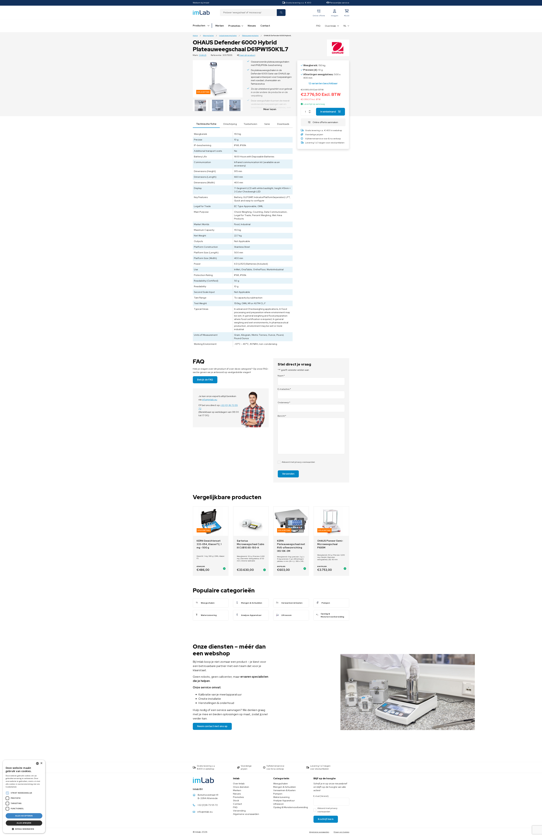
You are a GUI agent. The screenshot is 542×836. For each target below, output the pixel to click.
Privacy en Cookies (341, 832)
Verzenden (288, 473)
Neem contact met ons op (212, 726)
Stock (236, 800)
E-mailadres (284, 389)
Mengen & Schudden (284, 786)
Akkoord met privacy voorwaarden (298, 462)
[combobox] (248, 12)
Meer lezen (269, 109)
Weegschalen (208, 36)
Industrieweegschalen (228, 36)
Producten (199, 25)
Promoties (234, 25)
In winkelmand (328, 111)
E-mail (321, 796)
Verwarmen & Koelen (284, 790)
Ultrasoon (278, 803)
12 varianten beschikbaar (323, 83)
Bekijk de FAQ (205, 379)
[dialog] (24, 796)
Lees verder (22, 787)
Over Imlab (330, 25)
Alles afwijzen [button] (24, 823)
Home (195, 36)
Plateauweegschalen (250, 36)
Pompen (277, 793)
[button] (24, 829)
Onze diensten (241, 786)
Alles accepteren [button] (24, 816)
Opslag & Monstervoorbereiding (290, 807)
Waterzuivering (281, 797)
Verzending (239, 810)
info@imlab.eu (209, 399)
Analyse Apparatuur (284, 800)
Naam (281, 375)
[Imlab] (201, 12)
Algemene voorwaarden (246, 814)
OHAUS (202, 55)
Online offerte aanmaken (325, 122)
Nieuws (252, 25)
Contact (265, 25)
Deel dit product (247, 55)
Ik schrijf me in (326, 819)
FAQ (318, 25)
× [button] (41, 763)
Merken (219, 25)
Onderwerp (284, 402)
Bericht (282, 416)
